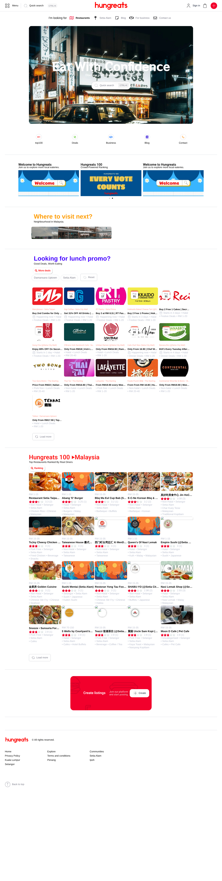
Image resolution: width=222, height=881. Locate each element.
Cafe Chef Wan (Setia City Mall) (141, 345)
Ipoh (92, 760)
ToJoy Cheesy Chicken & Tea (47, 542)
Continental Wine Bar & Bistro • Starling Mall (178, 381)
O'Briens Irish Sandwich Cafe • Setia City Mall (83, 345)
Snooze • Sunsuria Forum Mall (47, 628)
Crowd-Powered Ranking (94, 167)
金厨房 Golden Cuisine (43, 587)
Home (8, 751)
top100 (39, 143)
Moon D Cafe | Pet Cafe (175, 631)
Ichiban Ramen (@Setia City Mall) (110, 345)
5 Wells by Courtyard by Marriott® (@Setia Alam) (92, 631)
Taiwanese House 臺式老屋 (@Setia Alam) (87, 542)
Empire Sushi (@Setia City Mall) (180, 542)
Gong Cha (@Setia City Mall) (44, 345)
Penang (51, 760)
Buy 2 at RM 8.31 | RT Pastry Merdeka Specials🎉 (122, 313)
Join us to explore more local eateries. (38, 167)
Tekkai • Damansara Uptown (44, 416)
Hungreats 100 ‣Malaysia (64, 457)
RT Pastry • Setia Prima (106, 309)
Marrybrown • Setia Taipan (43, 309)
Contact (183, 143)
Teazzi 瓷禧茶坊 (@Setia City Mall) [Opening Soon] (126, 631)
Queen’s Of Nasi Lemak (142, 542)
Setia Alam (95, 755)
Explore (51, 751)
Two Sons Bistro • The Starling (45, 381)
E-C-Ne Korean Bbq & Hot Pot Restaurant (153, 498)
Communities (97, 751)
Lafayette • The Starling (106, 381)
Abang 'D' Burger (72, 498)
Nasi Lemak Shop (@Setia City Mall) (183, 587)
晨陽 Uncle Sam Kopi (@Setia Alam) (150, 631)
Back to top (18, 784)
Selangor (10, 764)
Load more (46, 436)
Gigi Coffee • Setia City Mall (76, 309)
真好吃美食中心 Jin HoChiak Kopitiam (184, 495)
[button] (205, 5)
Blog (147, 143)
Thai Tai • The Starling (73, 381)
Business (111, 143)
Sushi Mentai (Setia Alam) (78, 587)
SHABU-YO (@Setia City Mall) (146, 587)
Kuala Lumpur (12, 760)
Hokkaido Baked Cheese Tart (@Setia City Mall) (148, 309)
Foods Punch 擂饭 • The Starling (141, 381)
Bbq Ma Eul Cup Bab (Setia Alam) (115, 498)
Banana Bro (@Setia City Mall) (172, 345)
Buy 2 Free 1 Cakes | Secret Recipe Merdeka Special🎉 (188, 309)
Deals (75, 143)
